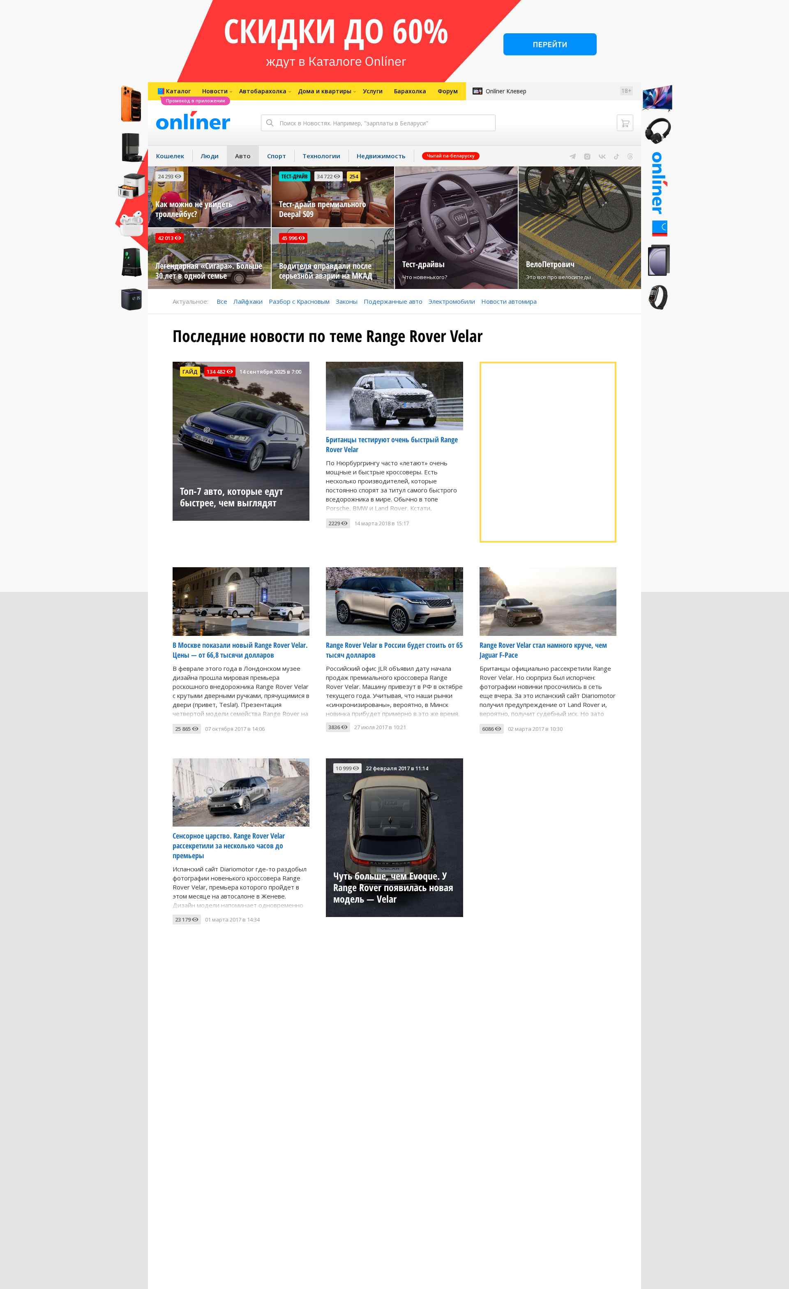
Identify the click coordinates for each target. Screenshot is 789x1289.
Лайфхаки (248, 301)
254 (353, 176)
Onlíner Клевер (506, 91)
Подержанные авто (393, 301)
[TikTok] (617, 156)
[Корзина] (625, 123)
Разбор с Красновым (299, 301)
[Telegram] (572, 156)
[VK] (602, 156)
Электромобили (452, 301)
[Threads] (630, 156)
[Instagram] (587, 156)
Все (222, 301)
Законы (347, 301)
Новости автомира (509, 301)
